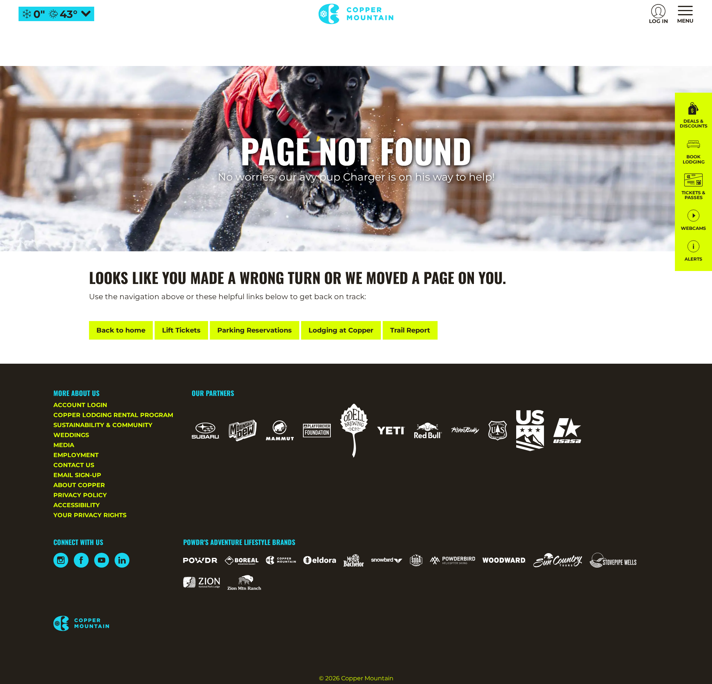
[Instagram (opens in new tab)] (60, 560)
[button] (693, 151)
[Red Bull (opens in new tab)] (428, 430)
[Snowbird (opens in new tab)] (386, 560)
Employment (76, 455)
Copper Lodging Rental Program (113, 415)
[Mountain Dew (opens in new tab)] (243, 431)
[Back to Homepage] (109, 624)
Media (63, 445)
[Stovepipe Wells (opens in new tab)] (613, 560)
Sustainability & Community (102, 425)
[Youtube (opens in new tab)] (101, 560)
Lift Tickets (181, 330)
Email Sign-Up (77, 475)
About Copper (79, 485)
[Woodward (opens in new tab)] (504, 560)
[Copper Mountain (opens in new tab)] (281, 560)
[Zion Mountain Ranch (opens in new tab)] (244, 582)
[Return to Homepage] (356, 14)
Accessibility (76, 505)
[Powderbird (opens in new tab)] (452, 560)
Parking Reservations (254, 330)
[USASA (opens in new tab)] (567, 430)
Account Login (80, 405)
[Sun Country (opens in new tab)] (557, 560)
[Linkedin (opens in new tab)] (122, 560)
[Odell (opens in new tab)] (354, 430)
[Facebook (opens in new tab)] (81, 560)
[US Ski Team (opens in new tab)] (530, 430)
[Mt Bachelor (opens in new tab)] (353, 560)
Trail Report (410, 330)
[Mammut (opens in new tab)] (280, 430)
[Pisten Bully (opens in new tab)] (465, 430)
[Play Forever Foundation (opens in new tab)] (317, 430)
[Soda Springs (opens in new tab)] (416, 560)
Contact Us (73, 465)
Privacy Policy (80, 495)
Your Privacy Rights (89, 515)
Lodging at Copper (341, 330)
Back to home (120, 330)
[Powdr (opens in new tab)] (200, 560)
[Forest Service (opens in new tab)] (497, 430)
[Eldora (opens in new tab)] (319, 560)
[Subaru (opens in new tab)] (206, 431)
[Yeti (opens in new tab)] (391, 430)
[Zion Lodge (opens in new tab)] (201, 582)
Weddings (71, 435)
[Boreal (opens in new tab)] (241, 560)
